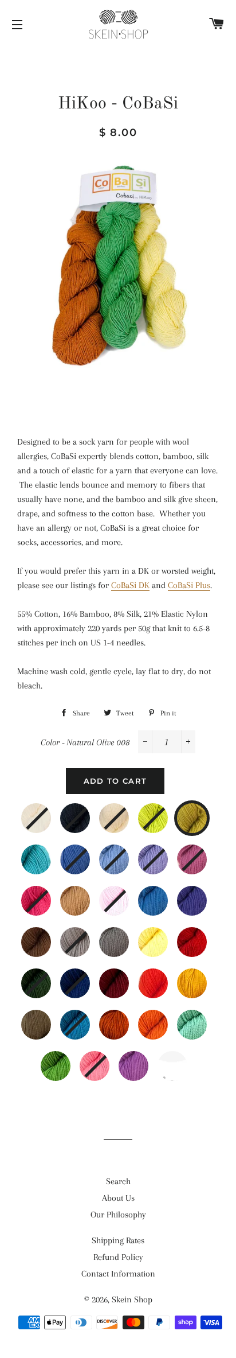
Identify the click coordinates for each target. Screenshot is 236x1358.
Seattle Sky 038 (126, 935)
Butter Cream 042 (165, 935)
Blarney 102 (67, 1059)
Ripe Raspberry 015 (48, 894)
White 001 (48, 811)
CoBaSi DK (130, 585)
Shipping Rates (118, 1240)
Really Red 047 (203, 935)
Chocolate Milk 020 (87, 894)
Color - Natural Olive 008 (85, 742)
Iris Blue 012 (126, 853)
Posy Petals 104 (145, 1059)
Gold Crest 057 (203, 977)
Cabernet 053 (126, 977)
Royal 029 (165, 894)
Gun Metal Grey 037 (87, 935)
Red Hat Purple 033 (203, 894)
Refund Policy (118, 1257)
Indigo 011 (87, 853)
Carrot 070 (165, 1018)
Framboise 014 (203, 853)
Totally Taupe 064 (48, 1018)
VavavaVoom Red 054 (165, 977)
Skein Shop (132, 1299)
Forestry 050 (48, 977)
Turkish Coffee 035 (48, 935)
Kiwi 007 (165, 811)
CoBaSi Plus (189, 585)
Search (118, 1181)
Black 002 (87, 811)
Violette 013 (165, 853)
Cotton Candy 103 (106, 1059)
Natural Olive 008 (205, 811)
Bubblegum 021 (126, 894)
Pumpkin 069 (126, 1018)
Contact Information (118, 1273)
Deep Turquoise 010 (48, 853)
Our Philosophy (118, 1214)
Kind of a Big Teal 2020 (184, 1059)
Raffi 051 (87, 977)
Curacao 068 (87, 1018)
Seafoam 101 (203, 1018)
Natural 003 (126, 811)
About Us (118, 1198)
